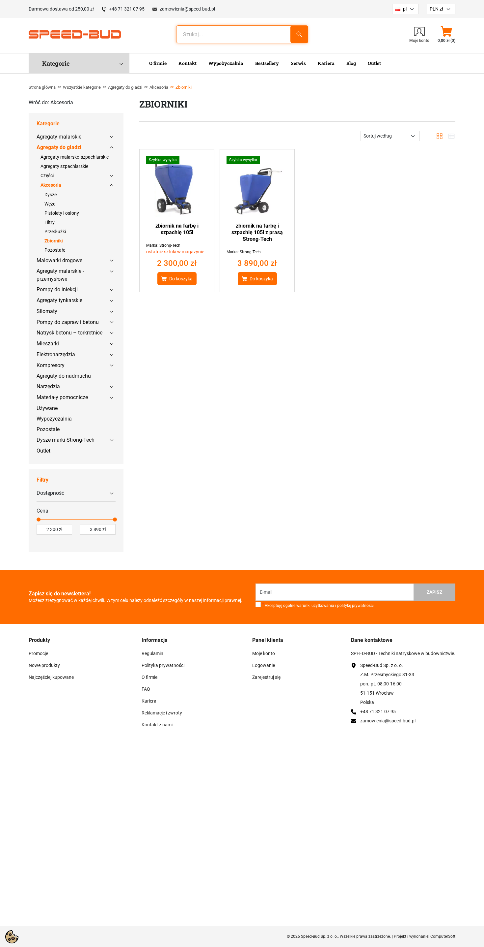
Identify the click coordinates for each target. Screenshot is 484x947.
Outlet (43, 451)
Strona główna (42, 87)
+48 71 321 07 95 (127, 9)
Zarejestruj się (266, 677)
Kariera (149, 701)
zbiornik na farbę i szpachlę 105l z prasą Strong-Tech (257, 232)
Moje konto (263, 653)
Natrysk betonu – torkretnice (69, 333)
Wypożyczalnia (54, 419)
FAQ (146, 689)
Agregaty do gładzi (125, 87)
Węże (49, 203)
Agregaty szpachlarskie (64, 166)
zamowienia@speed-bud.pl (187, 9)
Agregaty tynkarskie (59, 300)
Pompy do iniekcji (57, 289)
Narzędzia (48, 386)
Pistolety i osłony (61, 213)
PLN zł (436, 9)
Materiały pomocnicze (62, 397)
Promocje (38, 653)
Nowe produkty (44, 665)
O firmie (149, 677)
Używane (47, 408)
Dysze (50, 194)
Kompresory (51, 365)
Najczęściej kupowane (51, 677)
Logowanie (263, 665)
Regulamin (152, 653)
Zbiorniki (53, 240)
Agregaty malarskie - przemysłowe (60, 275)
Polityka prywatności (163, 665)
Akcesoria (158, 87)
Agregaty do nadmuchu (64, 376)
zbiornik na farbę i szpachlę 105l (177, 229)
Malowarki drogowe (59, 260)
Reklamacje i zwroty (162, 712)
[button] (446, 34)
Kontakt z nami (157, 724)
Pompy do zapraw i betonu (68, 322)
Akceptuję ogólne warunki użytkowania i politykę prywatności (318, 605)
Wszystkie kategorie (82, 87)
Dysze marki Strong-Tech (65, 440)
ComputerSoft (442, 936)
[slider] (38, 519)
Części (47, 175)
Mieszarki (48, 343)
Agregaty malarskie (59, 137)
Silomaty (47, 311)
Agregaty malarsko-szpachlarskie (74, 157)
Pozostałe (54, 250)
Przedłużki (55, 231)
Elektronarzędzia (56, 354)
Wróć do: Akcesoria (51, 102)
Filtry (49, 222)
